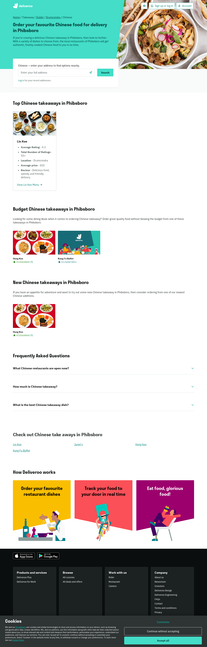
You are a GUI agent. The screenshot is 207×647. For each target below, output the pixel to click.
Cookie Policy (18, 640)
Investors (159, 586)
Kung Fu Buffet (21, 450)
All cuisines (69, 577)
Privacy (158, 612)
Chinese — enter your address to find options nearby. (49, 65)
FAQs (157, 599)
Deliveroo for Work (26, 581)
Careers (113, 586)
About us (159, 577)
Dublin (40, 17)
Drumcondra (53, 17)
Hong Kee (141, 444)
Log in (21, 80)
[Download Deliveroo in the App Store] (24, 556)
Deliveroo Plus (24, 577)
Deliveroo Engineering (166, 594)
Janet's (78, 444)
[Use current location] (90, 72)
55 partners (21, 627)
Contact (159, 603)
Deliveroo (23, 5)
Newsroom (160, 581)
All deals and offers (72, 581)
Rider (111, 577)
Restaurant (114, 581)
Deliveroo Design (163, 590)
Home (16, 17)
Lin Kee (17, 444)
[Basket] (144, 6)
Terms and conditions (166, 608)
